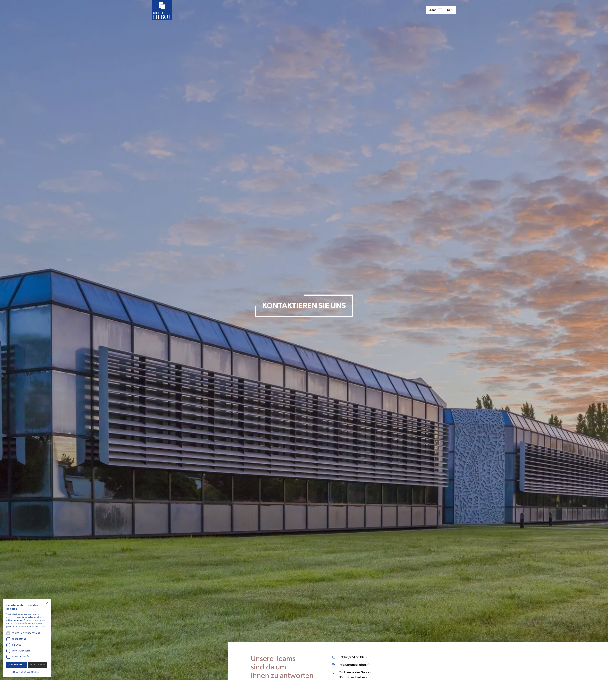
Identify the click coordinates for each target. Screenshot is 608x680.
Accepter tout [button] (16, 664)
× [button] (47, 603)
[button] (27, 672)
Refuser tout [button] (37, 664)
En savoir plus (38, 626)
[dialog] (27, 638)
